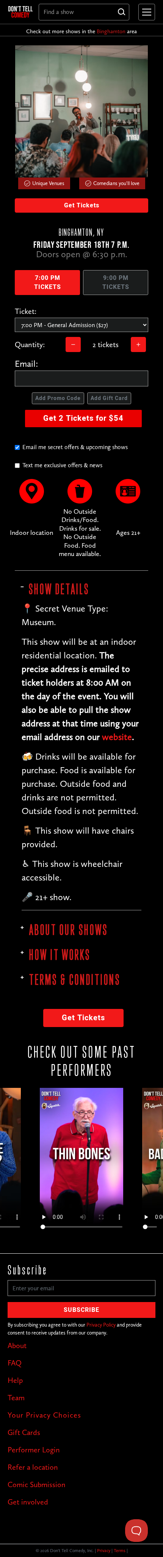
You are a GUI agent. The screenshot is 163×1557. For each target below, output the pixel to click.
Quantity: (30, 344)
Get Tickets (81, 205)
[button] (145, 12)
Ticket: (25, 311)
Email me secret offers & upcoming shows (75, 447)
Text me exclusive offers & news (62, 465)
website (117, 736)
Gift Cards (24, 1432)
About (17, 1345)
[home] (20, 11)
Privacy (103, 1550)
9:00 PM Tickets (115, 282)
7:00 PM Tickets (47, 282)
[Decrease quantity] (73, 344)
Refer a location (33, 1467)
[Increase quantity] (138, 344)
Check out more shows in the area (81, 31)
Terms (119, 1550)
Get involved (28, 1501)
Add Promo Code (58, 398)
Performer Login (34, 1449)
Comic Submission (37, 1484)
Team (16, 1397)
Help (15, 1380)
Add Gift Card (109, 398)
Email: (26, 363)
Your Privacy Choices (44, 1415)
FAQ (15, 1362)
